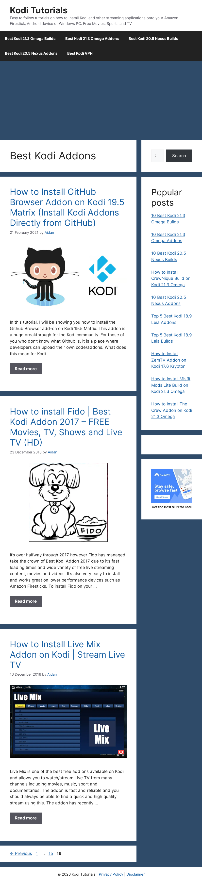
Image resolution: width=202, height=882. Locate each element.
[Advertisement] (101, 97)
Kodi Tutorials (39, 10)
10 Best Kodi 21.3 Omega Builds (168, 218)
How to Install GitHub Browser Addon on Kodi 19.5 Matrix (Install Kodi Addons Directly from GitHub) (67, 207)
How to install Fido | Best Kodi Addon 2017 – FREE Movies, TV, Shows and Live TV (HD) (66, 427)
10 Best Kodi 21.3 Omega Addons (168, 237)
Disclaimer (135, 874)
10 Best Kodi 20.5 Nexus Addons (168, 300)
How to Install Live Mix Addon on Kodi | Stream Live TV (67, 654)
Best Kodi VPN (80, 53)
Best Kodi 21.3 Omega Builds (30, 38)
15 (51, 853)
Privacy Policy (111, 874)
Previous (21, 853)
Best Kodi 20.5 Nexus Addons (31, 53)
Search (179, 155)
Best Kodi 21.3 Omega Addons (92, 38)
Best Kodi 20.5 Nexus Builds (153, 38)
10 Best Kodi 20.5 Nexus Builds (168, 256)
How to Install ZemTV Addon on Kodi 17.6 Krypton (168, 360)
